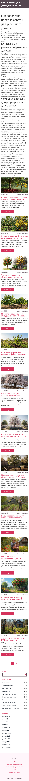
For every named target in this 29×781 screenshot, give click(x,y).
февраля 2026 (6, 733)
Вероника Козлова (22, 194)
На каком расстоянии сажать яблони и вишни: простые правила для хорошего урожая (13, 517)
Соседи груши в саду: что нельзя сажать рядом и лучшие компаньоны (14, 237)
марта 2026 (5, 730)
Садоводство (6, 683)
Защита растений (7, 685)
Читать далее (7, 211)
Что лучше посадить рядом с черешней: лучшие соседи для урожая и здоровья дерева (13, 435)
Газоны (4, 700)
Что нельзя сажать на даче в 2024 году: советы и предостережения (12, 639)
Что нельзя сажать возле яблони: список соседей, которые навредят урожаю (12, 276)
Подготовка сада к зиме (9, 697)
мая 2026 (5, 725)
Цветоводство (6, 691)
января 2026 (6, 736)
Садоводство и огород (9, 694)
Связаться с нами (14, 772)
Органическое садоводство (10, 708)
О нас (14, 761)
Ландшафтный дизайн (9, 705)
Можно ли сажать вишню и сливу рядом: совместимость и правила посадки (13, 315)
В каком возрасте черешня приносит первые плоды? (12, 598)
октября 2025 (6, 744)
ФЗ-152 (14, 769)
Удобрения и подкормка (9, 703)
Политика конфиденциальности (14, 767)
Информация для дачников (11, 4)
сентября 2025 (6, 747)
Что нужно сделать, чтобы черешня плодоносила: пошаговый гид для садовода (13, 394)
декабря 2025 (6, 739)
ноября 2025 (6, 742)
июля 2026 (5, 719)
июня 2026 (5, 722)
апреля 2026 (6, 727)
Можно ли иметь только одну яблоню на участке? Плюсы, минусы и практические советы (13, 476)
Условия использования (14, 764)
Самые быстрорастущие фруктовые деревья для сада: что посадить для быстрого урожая (13, 354)
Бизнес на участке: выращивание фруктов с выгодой (11, 558)
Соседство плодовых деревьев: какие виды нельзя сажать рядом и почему (14, 198)
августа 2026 (6, 716)
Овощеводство (6, 688)
